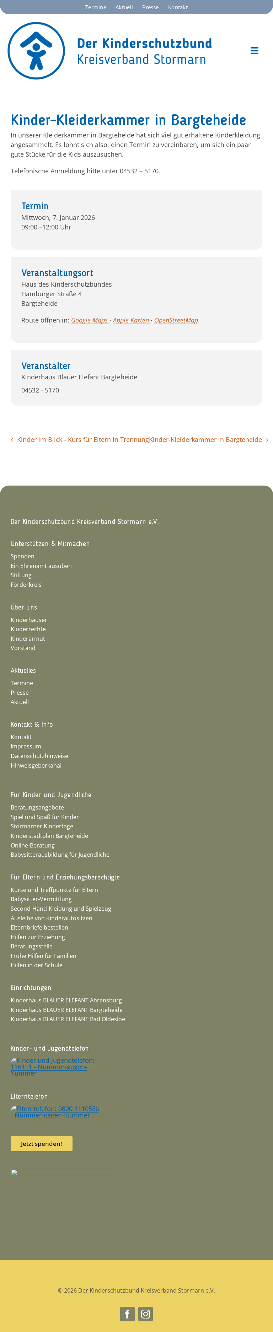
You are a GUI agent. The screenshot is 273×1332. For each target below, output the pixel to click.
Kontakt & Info (32, 725)
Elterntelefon (29, 1096)
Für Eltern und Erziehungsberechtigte (65, 877)
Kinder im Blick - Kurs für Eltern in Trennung (83, 439)
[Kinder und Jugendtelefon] (55, 1060)
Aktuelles (23, 671)
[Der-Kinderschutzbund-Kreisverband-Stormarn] (109, 24)
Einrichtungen (31, 988)
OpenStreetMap (176, 320)
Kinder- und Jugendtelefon (50, 1048)
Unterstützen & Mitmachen (50, 544)
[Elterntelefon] (55, 1108)
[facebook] (127, 1314)
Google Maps (90, 320)
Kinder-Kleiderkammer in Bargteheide (205, 439)
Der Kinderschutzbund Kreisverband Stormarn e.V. (85, 522)
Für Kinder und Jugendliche (51, 795)
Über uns (24, 607)
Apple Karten (132, 320)
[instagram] (145, 1314)
